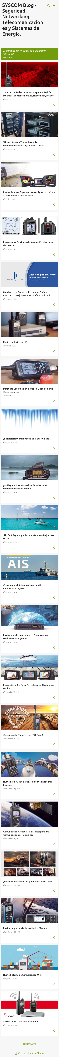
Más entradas (29, 1044)
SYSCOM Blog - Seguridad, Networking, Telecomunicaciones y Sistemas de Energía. (22, 19)
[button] (54, 105)
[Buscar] (48, 5)
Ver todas (8, 57)
